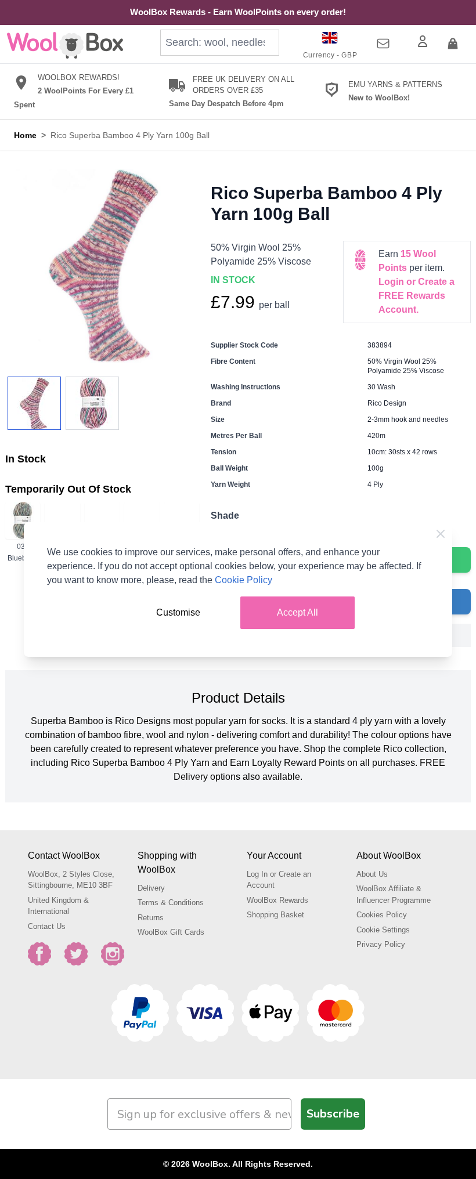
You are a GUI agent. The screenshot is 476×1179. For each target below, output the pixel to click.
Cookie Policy (243, 580)
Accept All (297, 612)
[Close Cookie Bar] (441, 534)
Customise (178, 612)
